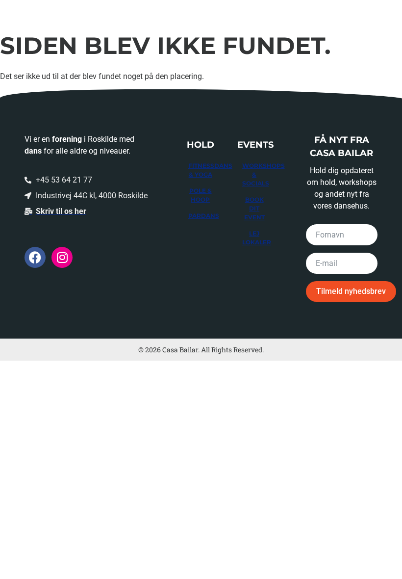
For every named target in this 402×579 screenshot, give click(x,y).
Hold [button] (36, 12)
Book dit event (254, 208)
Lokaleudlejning (216, 12)
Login (377, 12)
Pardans (203, 215)
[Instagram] (62, 257)
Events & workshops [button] (115, 12)
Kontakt (329, 12)
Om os (280, 12)
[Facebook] (35, 257)
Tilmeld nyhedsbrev (351, 291)
